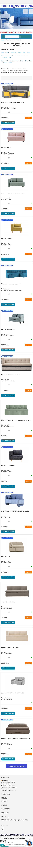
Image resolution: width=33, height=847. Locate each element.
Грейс (2, 55)
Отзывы (4, 798)
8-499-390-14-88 (11, 782)
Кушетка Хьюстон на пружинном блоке (13, 193)
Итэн (27, 55)
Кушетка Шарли (6, 147)
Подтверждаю (4, 845)
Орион (17, 60)
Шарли (10, 62)
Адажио (2, 52)
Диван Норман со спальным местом (12, 693)
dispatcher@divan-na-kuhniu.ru (9, 787)
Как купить (5, 809)
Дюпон (22, 55)
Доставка (5, 813)
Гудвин (7, 55)
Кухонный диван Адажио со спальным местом (15, 738)
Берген (19, 52)
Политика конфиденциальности (14, 820)
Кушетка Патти (5, 556)
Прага (21, 60)
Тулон (30, 60)
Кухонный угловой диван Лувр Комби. (12, 102)
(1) (9, 475)
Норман (12, 60)
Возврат (4, 801)
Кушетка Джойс (6, 238)
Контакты (5, 777)
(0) (9, 112)
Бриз (24, 52)
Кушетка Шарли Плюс (8, 329)
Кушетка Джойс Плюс (8, 465)
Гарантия (4, 816)
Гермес (28, 52)
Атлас (7, 52)
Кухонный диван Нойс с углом (10, 375)
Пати (26, 60)
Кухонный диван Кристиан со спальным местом (16, 420)
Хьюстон (5, 62)
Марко (2, 60)
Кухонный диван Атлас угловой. (11, 284)
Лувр (10, 57)
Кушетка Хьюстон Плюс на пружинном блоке (15, 511)
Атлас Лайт (13, 52)
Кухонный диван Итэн (7, 602)
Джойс (12, 55)
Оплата (4, 805)
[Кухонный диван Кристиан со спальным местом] (16, 409)
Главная (2, 39)
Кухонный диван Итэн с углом (10, 647)
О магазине (5, 794)
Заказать (28, 117)
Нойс (7, 60)
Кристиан (5, 57)
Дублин (16, 55)
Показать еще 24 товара (16, 766)
